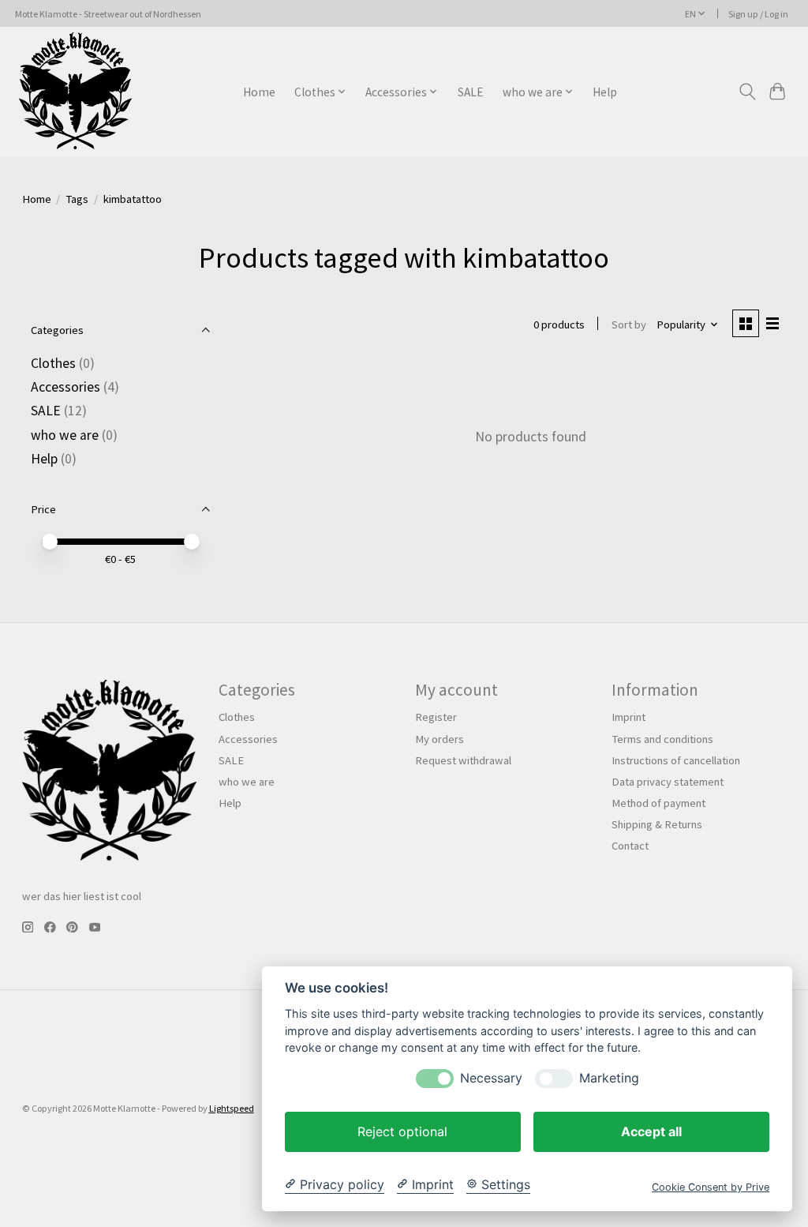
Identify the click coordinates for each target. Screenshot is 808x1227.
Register (436, 717)
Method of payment (658, 803)
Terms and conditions (662, 739)
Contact (630, 846)
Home (259, 91)
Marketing (609, 1078)
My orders (439, 739)
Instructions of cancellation (676, 760)
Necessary (491, 1078)
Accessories (65, 387)
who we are (65, 435)
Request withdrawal (463, 760)
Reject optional (402, 1131)
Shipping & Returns (657, 824)
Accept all (651, 1131)
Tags (76, 199)
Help (605, 91)
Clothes (53, 363)
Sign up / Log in (758, 14)
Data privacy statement (668, 782)
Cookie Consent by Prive (710, 1187)
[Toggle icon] (746, 91)
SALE (471, 91)
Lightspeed (231, 1108)
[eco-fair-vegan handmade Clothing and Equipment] (75, 91)
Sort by (629, 324)
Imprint (628, 717)
